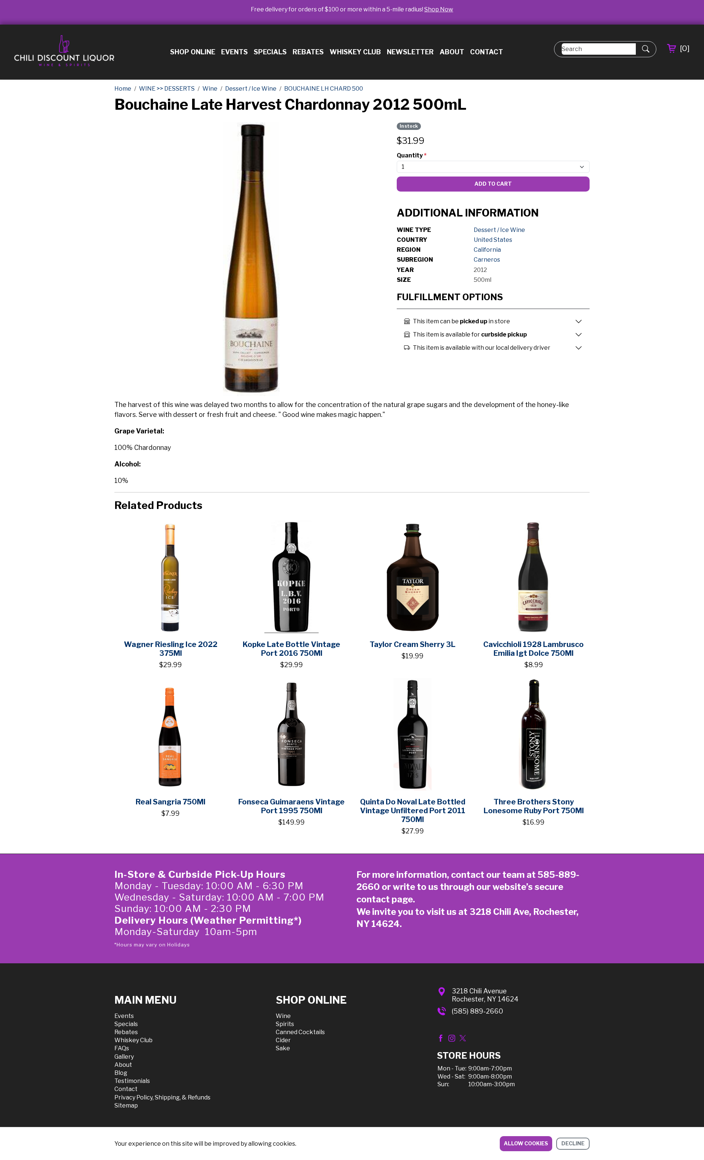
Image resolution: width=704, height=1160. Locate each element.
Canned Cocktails (300, 1032)
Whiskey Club (355, 52)
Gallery (124, 1056)
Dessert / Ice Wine (499, 229)
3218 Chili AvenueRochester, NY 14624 (485, 995)
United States (493, 239)
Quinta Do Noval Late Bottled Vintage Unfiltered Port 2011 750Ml (412, 810)
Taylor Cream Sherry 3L (412, 644)
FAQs (121, 1048)
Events (234, 52)
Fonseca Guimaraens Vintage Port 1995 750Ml (291, 806)
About (452, 52)
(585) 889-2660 (477, 1011)
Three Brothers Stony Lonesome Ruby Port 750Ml (534, 806)
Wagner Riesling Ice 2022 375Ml (170, 649)
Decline (572, 1143)
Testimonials (132, 1080)
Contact (486, 52)
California (487, 249)
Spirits (285, 1024)
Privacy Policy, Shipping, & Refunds (162, 1097)
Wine (283, 1015)
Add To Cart (493, 184)
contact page (384, 899)
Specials (270, 52)
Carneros (487, 259)
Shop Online (192, 52)
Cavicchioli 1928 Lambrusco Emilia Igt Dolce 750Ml (533, 649)
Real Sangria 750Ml (170, 801)
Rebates (308, 52)
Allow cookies (526, 1143)
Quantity (411, 155)
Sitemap (126, 1105)
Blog (120, 1072)
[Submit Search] (645, 49)
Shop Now (438, 9)
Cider (283, 1040)
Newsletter (410, 52)
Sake (283, 1048)
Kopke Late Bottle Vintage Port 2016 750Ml (291, 649)
